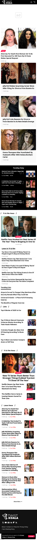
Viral (11, 196)
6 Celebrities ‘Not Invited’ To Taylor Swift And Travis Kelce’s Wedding (12, 182)
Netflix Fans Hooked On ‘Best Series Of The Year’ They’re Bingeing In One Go (18, 240)
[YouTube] (5, 522)
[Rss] (16, 522)
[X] (3, 522)
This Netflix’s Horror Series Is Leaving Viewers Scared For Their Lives (12, 396)
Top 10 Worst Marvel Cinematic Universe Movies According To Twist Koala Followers (12, 322)
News (3, 51)
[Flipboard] (13, 522)
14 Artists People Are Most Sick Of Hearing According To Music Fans (12, 332)
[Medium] (11, 522)
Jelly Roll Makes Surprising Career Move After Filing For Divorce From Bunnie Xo (18, 87)
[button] (31, 536)
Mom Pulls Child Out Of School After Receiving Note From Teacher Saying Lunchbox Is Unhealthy (12, 192)
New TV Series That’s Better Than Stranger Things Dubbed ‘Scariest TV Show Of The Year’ (18, 378)
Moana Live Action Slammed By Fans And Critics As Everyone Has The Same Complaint (18, 280)
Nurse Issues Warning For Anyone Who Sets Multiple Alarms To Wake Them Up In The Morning (12, 202)
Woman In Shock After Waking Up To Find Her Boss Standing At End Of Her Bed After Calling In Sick (11, 479)
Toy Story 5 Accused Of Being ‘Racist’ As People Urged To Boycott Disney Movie (16, 253)
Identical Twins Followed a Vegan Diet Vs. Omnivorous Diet (13, 172)
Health (11, 175)
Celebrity (12, 185)
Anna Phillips (6, 175)
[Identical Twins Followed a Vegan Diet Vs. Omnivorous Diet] (30, 174)
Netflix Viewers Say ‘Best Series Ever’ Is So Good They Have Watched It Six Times (17, 260)
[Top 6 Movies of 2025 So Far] (32, 312)
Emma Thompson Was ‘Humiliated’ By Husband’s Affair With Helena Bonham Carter (18, 154)
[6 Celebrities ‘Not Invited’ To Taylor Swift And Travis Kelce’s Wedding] (30, 184)
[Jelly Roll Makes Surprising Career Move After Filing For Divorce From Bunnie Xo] (18, 73)
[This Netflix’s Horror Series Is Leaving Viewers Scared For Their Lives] (31, 396)
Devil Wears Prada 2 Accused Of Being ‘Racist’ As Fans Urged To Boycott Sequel (18, 266)
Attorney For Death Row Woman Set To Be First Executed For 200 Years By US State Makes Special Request (17, 56)
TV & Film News (8, 213)
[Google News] (8, 522)
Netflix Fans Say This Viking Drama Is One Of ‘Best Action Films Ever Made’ (18, 273)
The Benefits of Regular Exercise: (13, 303)
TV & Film (18, 236)
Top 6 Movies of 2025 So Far (11, 310)
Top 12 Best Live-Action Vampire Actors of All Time (13, 341)
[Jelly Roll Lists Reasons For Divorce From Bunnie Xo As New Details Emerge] (18, 106)
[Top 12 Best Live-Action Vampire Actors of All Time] (32, 342)
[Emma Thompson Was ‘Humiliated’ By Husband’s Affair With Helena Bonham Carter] (18, 139)
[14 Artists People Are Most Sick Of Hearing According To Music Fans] (32, 332)
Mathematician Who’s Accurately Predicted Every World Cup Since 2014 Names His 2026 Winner (12, 492)
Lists (5, 307)
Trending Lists (6, 287)
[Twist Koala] (7, 2)
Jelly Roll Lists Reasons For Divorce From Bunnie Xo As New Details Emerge (18, 120)
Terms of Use (11, 537)
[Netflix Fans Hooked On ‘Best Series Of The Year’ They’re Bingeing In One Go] (18, 226)
